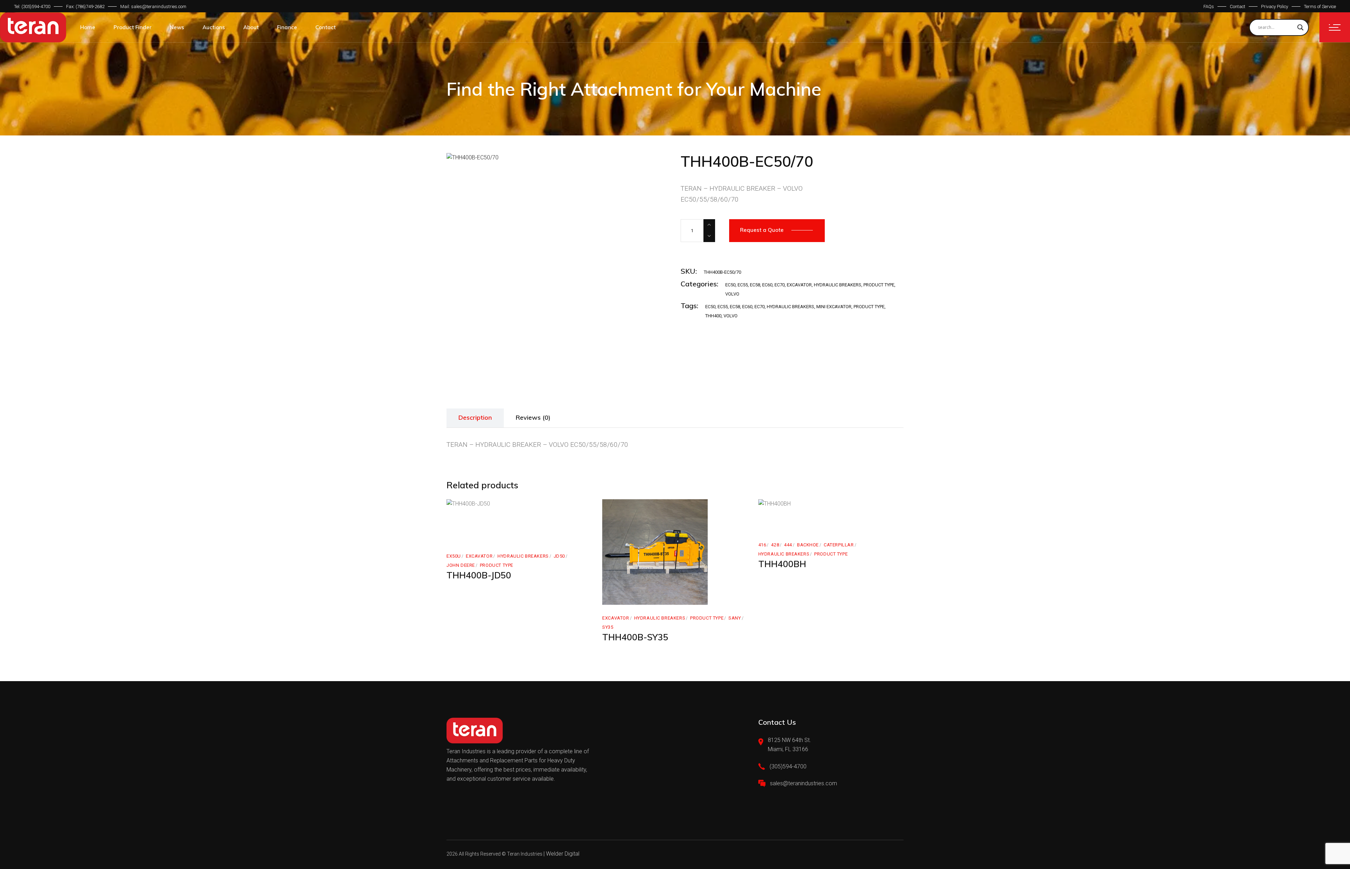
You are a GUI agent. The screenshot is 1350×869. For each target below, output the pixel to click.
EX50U (453, 556)
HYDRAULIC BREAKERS (837, 284)
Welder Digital (562, 853)
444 (788, 544)
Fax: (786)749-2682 (85, 6)
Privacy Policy (1274, 6)
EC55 (743, 284)
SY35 (607, 627)
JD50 (559, 556)
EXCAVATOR (799, 284)
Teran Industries (524, 854)
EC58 (755, 284)
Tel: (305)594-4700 (32, 6)
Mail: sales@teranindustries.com (153, 6)
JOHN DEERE (460, 565)
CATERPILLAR (839, 544)
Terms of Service (1320, 6)
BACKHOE (808, 544)
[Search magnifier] (1300, 27)
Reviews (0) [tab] (533, 417)
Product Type (878, 284)
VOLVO (732, 294)
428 (775, 544)
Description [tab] (475, 417)
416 (762, 544)
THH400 (713, 315)
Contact (1237, 6)
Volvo (731, 315)
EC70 (779, 284)
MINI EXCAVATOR (833, 306)
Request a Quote (762, 230)
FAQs (1208, 6)
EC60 (767, 284)
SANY (734, 618)
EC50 (730, 284)
